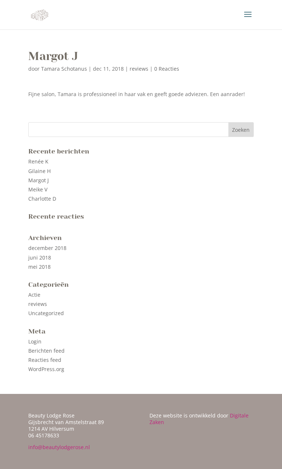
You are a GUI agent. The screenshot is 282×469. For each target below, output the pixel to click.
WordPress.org (46, 369)
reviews (139, 68)
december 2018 (47, 247)
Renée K (38, 161)
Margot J (38, 180)
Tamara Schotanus (64, 68)
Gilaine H (39, 171)
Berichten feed (46, 350)
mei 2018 (39, 266)
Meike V (37, 189)
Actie (34, 294)
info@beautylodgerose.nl (59, 447)
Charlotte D (42, 198)
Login (34, 341)
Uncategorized (46, 313)
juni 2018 (39, 257)
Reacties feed (44, 359)
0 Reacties (166, 68)
